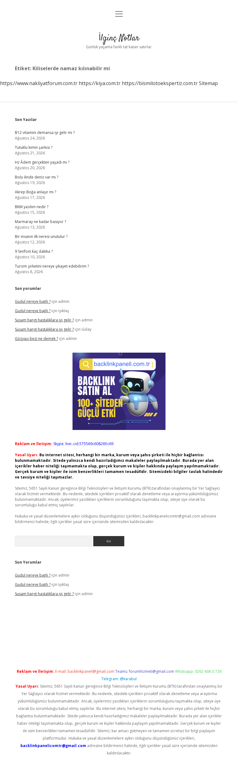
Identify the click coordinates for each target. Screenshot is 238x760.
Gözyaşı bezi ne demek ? (36, 338)
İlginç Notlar (119, 38)
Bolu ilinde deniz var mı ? (36, 177)
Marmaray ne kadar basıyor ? (40, 221)
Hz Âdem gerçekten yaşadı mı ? (42, 162)
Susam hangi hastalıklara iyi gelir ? (44, 320)
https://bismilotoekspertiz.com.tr (160, 83)
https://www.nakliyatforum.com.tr (38, 83)
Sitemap (208, 83)
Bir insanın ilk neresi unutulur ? (41, 236)
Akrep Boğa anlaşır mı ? (35, 192)
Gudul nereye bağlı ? (33, 301)
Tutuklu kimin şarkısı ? (33, 147)
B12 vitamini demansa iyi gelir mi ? (45, 132)
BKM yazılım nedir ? (31, 206)
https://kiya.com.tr (100, 83)
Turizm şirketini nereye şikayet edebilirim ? (52, 266)
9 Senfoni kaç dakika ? (34, 251)
